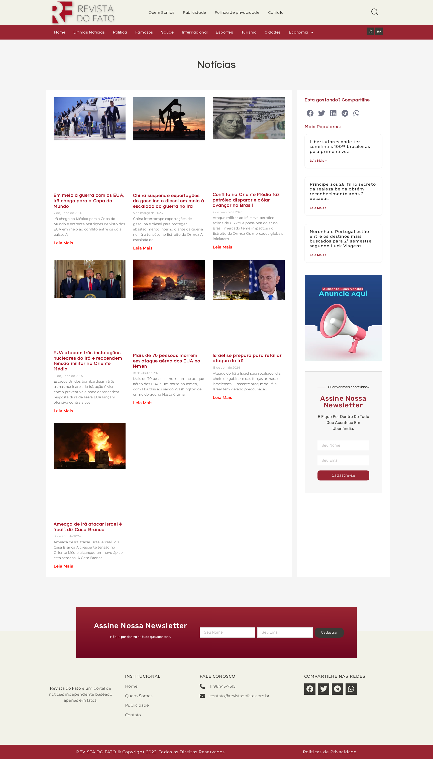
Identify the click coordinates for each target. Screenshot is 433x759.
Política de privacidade (237, 13)
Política (120, 32)
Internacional (195, 32)
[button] (310, 113)
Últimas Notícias (89, 32)
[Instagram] (370, 31)
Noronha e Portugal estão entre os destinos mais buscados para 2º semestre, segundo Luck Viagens (341, 238)
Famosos (144, 32)
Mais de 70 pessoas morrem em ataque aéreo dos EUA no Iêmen (166, 361)
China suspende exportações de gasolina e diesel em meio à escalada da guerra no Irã (168, 201)
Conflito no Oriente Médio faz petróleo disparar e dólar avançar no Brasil (246, 200)
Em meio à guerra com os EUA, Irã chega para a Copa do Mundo (89, 200)
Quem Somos (161, 13)
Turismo (249, 32)
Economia (298, 32)
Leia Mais (63, 242)
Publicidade (194, 13)
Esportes (224, 32)
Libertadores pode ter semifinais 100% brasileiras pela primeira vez (340, 146)
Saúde (167, 32)
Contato (276, 13)
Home (59, 32)
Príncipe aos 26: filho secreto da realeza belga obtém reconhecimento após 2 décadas (343, 191)
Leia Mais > (318, 160)
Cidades (273, 32)
